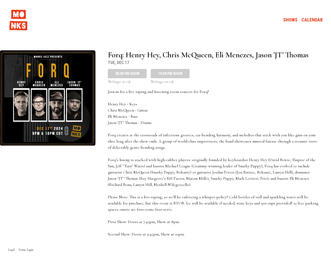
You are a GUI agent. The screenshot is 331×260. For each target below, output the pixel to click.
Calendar (312, 19)
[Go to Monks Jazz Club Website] (18, 19)
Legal (11, 249)
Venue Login (26, 249)
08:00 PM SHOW (127, 74)
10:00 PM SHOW (170, 74)
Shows (290, 19)
